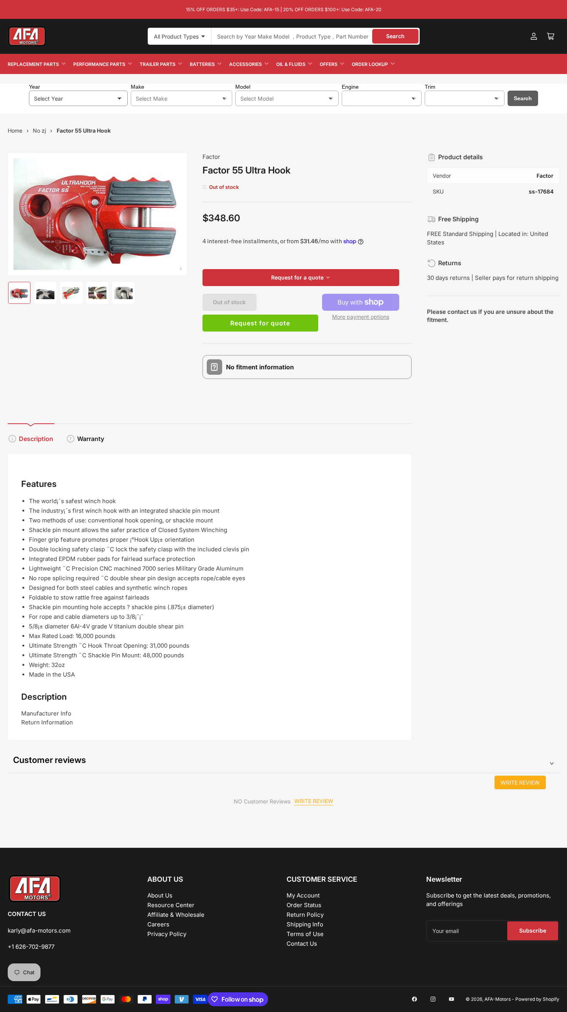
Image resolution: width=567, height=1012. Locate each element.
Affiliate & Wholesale (175, 914)
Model (242, 87)
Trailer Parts (158, 64)
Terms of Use (305, 934)
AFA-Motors (497, 999)
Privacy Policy (166, 934)
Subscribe (532, 930)
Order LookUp (370, 64)
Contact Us (302, 943)
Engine (350, 87)
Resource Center (170, 905)
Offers (329, 64)
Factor (211, 156)
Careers (158, 924)
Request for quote (260, 323)
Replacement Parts (33, 64)
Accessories (245, 64)
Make (137, 87)
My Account (303, 895)
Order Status (304, 905)
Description (36, 439)
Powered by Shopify (537, 999)
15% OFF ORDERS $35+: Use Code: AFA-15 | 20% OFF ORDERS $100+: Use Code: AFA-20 (283, 9)
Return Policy (305, 914)
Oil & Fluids (290, 64)
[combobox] (315, 36)
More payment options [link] (360, 316)
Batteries (202, 64)
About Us (159, 895)
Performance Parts (99, 64)
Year (34, 87)
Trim (430, 87)
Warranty (90, 439)
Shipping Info (305, 924)
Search (395, 36)
